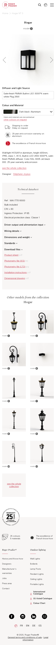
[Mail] (44, 616)
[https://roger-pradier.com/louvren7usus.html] (42, 387)
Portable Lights (37, 584)
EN (27, 626)
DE (33, 626)
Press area (7, 583)
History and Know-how (12, 559)
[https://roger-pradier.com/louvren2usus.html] (42, 322)
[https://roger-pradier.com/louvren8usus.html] (14, 420)
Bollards (33, 564)
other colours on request (15, 119)
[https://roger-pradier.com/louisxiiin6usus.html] (14, 387)
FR (21, 626)
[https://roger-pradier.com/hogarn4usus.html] (42, 354)
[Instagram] (22, 616)
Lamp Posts (35, 569)
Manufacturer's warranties (9, 571)
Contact (5, 588)
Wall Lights (35, 559)
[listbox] (28, 112)
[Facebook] (11, 616)
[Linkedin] (33, 616)
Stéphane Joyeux (21, 174)
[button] (45, 5)
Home (5, 13)
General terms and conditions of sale (25, 637)
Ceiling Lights (36, 579)
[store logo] (9, 4)
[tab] (14, 551)
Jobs (4, 578)
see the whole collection (14, 168)
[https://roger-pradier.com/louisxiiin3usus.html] (14, 354)
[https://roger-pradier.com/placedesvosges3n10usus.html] (14, 452)
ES (40, 626)
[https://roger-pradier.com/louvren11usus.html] (42, 452)
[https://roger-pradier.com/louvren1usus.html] (14, 322)
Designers (6, 564)
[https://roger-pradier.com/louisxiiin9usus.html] (42, 420)
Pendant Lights (37, 574)
